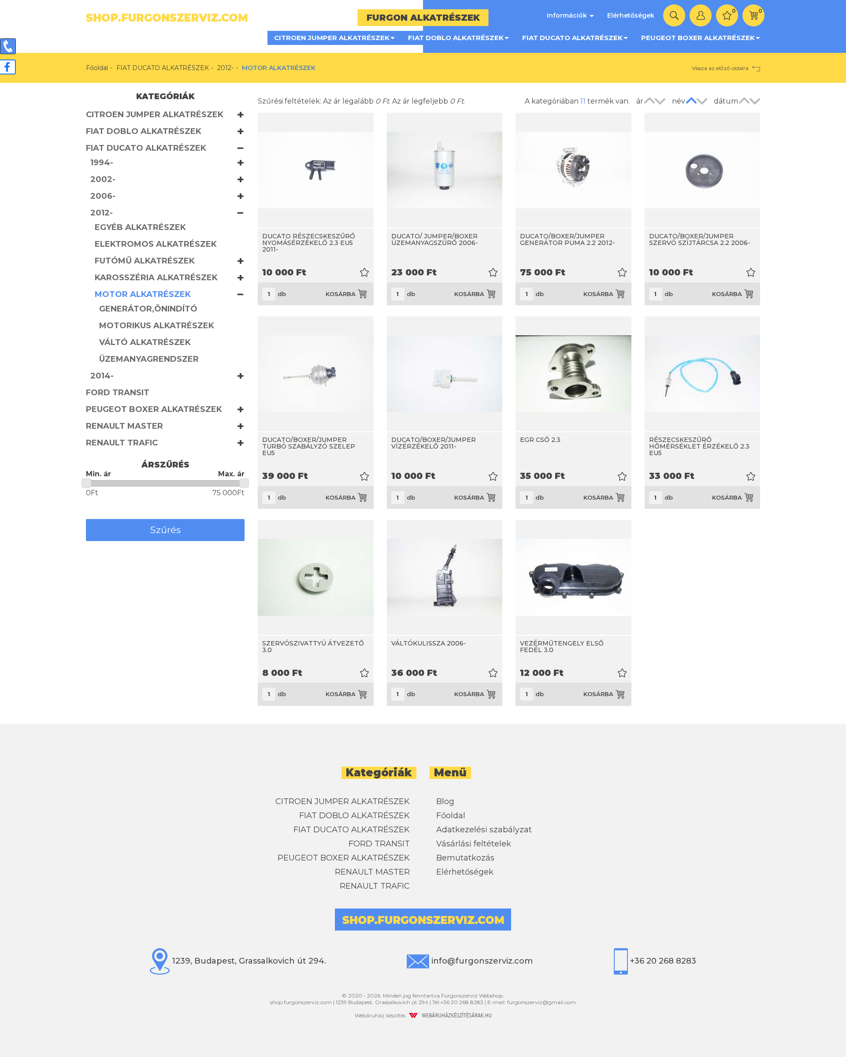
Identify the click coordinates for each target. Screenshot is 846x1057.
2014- (102, 376)
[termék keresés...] (674, 15)
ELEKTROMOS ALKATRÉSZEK (156, 244)
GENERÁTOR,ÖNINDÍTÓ (148, 309)
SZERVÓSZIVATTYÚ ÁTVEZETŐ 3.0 (313, 646)
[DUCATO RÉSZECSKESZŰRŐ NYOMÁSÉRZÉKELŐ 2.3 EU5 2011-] (316, 170)
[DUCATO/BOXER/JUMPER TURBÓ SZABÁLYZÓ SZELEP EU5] (316, 373)
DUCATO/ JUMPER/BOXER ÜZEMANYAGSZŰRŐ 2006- (434, 239)
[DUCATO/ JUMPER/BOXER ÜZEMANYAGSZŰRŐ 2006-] (445, 170)
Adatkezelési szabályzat (484, 829)
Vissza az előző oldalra (721, 68)
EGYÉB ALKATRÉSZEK (140, 227)
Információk (568, 15)
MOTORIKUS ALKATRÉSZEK (156, 325)
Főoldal (97, 68)
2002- (102, 179)
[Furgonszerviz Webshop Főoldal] (251, 18)
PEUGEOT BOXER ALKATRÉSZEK (698, 37)
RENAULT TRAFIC (122, 443)
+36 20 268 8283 (662, 961)
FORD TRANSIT (117, 392)
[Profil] (701, 15)
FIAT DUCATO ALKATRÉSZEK (572, 37)
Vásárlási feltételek (473, 844)
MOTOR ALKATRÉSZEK (143, 294)
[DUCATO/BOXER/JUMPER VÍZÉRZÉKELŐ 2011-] (445, 373)
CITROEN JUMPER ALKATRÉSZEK (332, 37)
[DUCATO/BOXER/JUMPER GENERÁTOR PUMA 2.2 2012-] (573, 170)
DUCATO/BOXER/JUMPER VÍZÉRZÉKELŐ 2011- (433, 443)
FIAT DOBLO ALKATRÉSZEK (456, 37)
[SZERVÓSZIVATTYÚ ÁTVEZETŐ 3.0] (316, 577)
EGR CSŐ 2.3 (540, 440)
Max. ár (231, 474)
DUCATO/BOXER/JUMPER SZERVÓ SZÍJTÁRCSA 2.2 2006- (699, 239)
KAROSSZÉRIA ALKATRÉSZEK (156, 277)
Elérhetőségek (630, 15)
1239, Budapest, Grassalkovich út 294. (248, 961)
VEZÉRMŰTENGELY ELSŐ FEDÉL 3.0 (562, 646)
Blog (445, 801)
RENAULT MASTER (124, 426)
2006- (102, 196)
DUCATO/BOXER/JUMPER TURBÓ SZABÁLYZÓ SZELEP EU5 (308, 446)
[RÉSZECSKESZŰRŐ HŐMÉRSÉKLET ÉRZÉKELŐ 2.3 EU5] (703, 373)
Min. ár (98, 474)
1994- (101, 162)
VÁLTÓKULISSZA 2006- (428, 643)
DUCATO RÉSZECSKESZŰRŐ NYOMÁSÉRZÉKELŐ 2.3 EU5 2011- (308, 243)
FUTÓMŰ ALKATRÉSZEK (145, 261)
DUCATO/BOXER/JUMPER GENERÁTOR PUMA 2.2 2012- (567, 239)
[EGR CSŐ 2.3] (573, 373)
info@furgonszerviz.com (481, 961)
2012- (225, 68)
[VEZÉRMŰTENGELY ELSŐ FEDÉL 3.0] (573, 577)
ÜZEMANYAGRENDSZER (149, 359)
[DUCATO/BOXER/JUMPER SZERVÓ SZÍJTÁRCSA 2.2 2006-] (703, 170)
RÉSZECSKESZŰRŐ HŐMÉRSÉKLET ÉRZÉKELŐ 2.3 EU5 (699, 446)
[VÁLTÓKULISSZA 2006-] (445, 577)
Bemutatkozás (465, 858)
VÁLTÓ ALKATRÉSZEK (145, 342)
